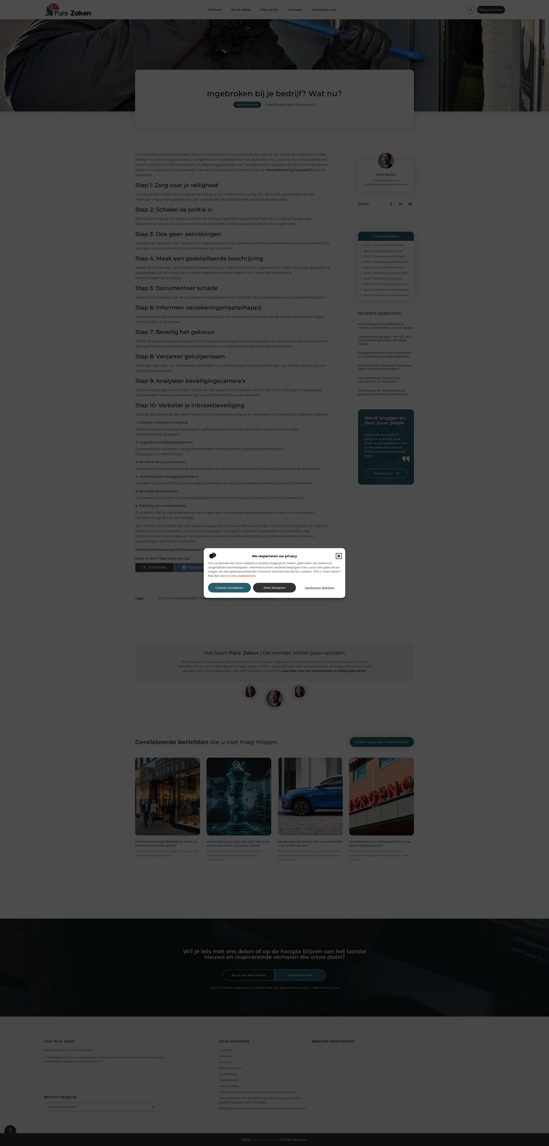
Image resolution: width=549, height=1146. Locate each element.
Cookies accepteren (229, 587)
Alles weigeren (274, 587)
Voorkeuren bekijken (320, 587)
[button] (339, 556)
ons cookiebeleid (243, 575)
